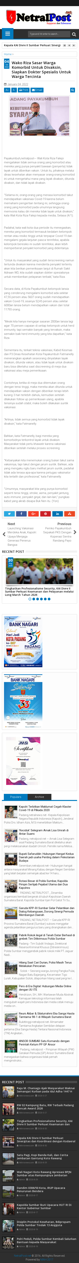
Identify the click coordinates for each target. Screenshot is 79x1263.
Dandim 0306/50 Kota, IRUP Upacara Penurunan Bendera (41, 1189)
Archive (39, 796)
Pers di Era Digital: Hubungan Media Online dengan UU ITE (45, 987)
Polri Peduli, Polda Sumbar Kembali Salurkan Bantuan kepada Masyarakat (46, 1240)
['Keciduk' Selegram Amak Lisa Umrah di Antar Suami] (11, 835)
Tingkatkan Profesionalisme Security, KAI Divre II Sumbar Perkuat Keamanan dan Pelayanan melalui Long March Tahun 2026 (39, 592)
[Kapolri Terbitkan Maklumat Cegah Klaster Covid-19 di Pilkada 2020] (11, 812)
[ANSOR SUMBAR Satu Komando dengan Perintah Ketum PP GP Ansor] (11, 1046)
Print (25, 89)
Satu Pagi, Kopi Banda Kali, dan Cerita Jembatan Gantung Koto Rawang (42, 1156)
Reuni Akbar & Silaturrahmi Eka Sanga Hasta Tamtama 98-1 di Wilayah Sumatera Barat (46, 1015)
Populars (15, 796)
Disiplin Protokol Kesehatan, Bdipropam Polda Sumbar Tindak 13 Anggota (44, 1223)
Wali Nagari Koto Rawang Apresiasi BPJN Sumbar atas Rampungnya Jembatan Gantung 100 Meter (44, 1175)
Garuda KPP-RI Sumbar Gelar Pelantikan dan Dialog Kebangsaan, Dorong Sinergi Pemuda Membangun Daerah (46, 911)
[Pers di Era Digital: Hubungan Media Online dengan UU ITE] (11, 991)
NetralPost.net (22, 1255)
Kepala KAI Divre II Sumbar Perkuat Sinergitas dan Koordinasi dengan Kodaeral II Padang (46, 1141)
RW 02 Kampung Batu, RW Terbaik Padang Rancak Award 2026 (45, 1106)
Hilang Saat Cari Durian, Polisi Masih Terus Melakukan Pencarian (45, 964)
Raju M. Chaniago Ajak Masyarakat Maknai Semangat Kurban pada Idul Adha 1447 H (46, 1089)
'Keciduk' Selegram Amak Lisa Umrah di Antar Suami (43, 832)
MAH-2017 (46, 1259)
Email (38, 89)
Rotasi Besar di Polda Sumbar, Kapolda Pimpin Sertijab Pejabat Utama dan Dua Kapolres (43, 884)
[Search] (74, 34)
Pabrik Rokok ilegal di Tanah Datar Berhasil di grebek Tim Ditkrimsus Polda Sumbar (47, 936)
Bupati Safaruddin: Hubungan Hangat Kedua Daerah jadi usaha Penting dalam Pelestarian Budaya (47, 857)
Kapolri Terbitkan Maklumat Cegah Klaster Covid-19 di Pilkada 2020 (45, 808)
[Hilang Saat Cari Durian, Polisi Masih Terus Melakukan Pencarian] (11, 968)
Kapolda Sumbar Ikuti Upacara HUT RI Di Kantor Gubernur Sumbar (44, 1206)
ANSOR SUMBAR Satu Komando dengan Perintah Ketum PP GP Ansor (44, 1042)
